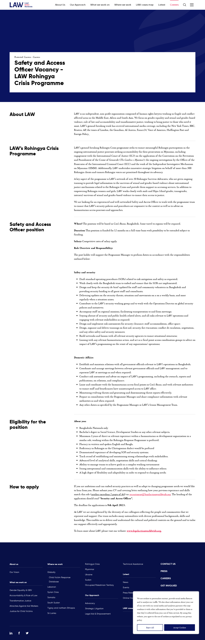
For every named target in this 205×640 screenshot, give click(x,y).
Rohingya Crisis (92, 564)
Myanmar (89, 569)
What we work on (100, 4)
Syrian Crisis (53, 592)
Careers (174, 4)
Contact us (168, 564)
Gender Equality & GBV (21, 590)
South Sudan (53, 602)
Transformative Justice (20, 600)
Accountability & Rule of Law (23, 595)
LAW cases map (145, 4)
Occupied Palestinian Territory (99, 585)
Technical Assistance (133, 564)
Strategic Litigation (94, 608)
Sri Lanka (51, 613)
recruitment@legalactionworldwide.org (150, 494)
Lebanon (51, 587)
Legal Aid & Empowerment (98, 614)
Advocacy (90, 603)
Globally (51, 572)
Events (126, 587)
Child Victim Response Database (59, 579)
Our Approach (78, 4)
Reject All (150, 627)
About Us (60, 4)
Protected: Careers (22, 57)
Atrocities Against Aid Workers (24, 606)
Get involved (169, 585)
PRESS (164, 571)
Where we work (122, 4)
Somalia (51, 597)
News (125, 582)
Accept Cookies (179, 627)
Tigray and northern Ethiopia (61, 608)
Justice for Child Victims (21, 611)
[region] (166, 612)
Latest (161, 4)
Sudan (88, 580)
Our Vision (14, 572)
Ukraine (88, 574)
